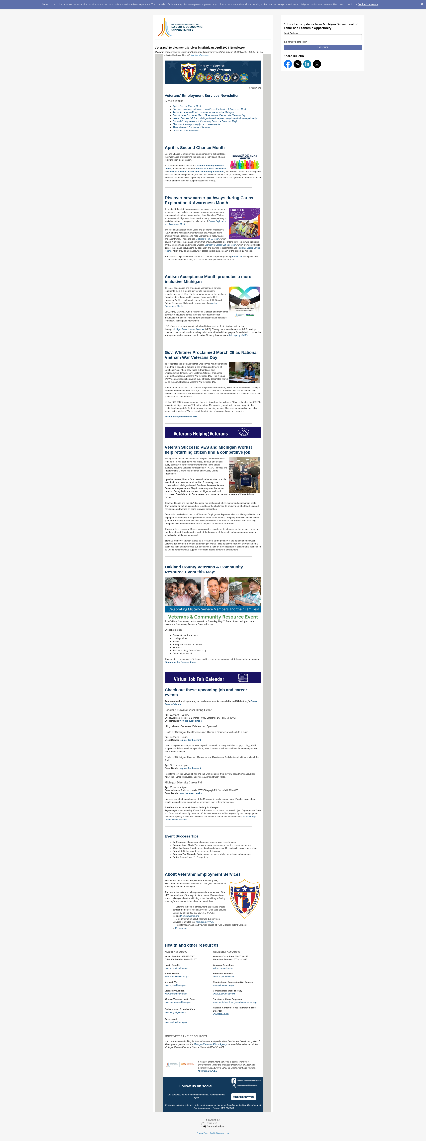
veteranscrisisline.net (223, 968)
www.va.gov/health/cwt (224, 993)
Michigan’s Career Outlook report (220, 245)
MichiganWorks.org (189, 916)
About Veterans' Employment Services (191, 127)
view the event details (191, 721)
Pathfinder (237, 256)
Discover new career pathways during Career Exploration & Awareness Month (210, 109)
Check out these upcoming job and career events (196, 124)
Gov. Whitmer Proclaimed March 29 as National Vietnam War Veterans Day (209, 115)
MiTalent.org (181, 928)
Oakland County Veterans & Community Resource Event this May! (205, 121)
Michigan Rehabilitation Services (188, 329)
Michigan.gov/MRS (238, 335)
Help (227, 1133)
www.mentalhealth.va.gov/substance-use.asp (234, 1002)
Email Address (291, 33)
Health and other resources (186, 130)
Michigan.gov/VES (205, 922)
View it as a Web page (200, 55)
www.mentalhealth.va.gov (177, 976)
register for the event (190, 740)
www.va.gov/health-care (176, 968)
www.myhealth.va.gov (175, 985)
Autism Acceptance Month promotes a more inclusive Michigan (203, 112)
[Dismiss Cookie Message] (422, 3)
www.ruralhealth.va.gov (176, 1022)
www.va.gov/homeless (223, 976)
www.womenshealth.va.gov (178, 1002)
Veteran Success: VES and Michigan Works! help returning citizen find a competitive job (215, 118)
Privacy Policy (202, 1133)
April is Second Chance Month (187, 106)
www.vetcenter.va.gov (223, 985)
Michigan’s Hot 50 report (207, 239)
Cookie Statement (368, 4)
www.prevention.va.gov (176, 993)
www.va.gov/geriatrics (175, 1012)
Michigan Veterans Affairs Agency (210, 1044)
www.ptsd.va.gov (221, 1014)
